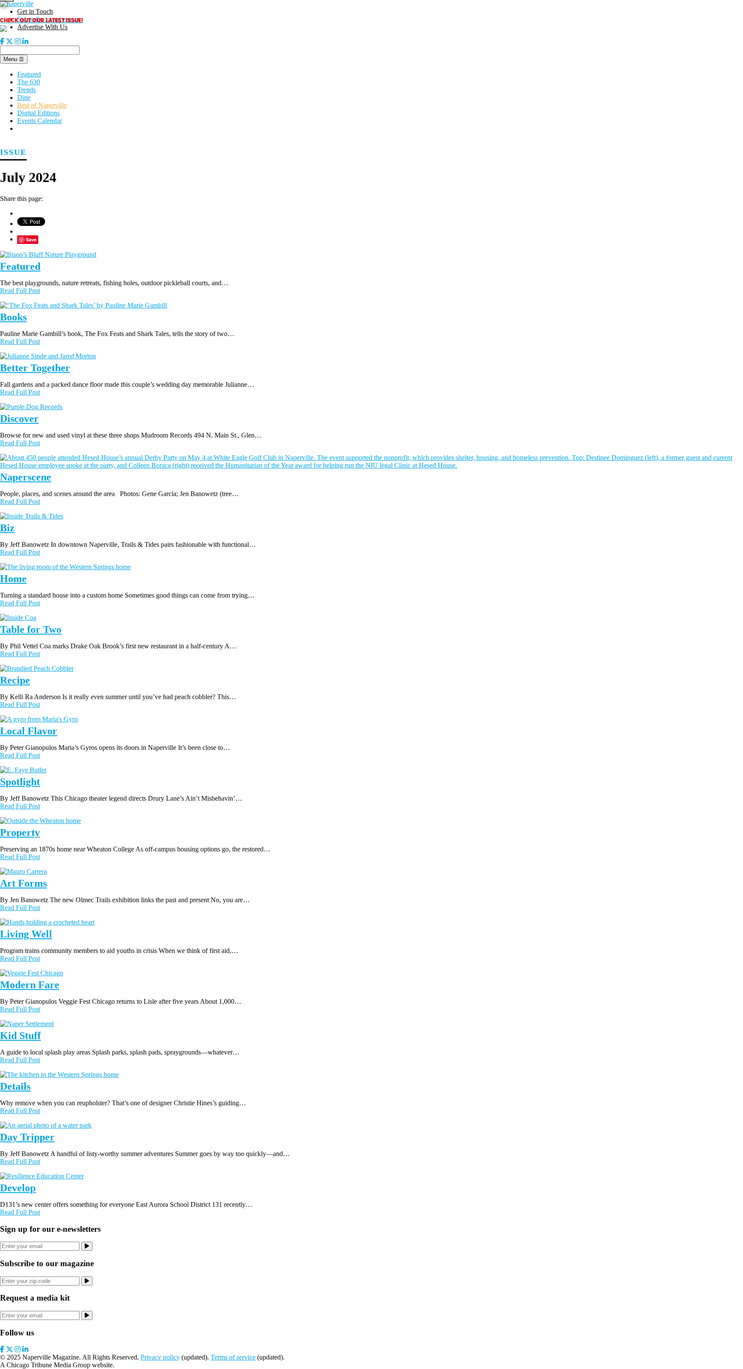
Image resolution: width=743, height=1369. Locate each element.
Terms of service (233, 1357)
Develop (18, 1187)
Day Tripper (27, 1137)
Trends (26, 89)
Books (13, 317)
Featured (29, 74)
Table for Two (30, 629)
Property (20, 832)
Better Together (35, 367)
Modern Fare (29, 984)
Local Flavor (28, 731)
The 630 (28, 82)
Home (13, 578)
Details (15, 1086)
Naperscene (25, 477)
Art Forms (23, 883)
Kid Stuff (20, 1035)
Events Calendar (39, 120)
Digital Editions (38, 113)
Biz (7, 527)
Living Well (26, 934)
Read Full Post (20, 290)
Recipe (15, 680)
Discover (19, 418)
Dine (24, 97)
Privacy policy (160, 1357)
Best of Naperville (42, 105)
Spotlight (20, 781)
